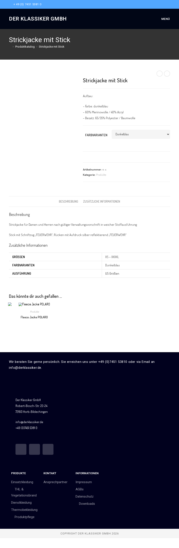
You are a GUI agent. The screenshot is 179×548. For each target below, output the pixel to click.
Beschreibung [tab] (68, 201)
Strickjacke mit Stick (51, 46)
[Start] (10, 46)
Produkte (101, 174)
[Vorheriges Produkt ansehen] (160, 74)
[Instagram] (34, 449)
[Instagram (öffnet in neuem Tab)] (163, 4)
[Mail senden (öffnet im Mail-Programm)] (168, 4)
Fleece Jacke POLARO (34, 317)
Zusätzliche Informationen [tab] (101, 201)
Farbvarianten (96, 135)
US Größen (112, 273)
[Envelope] (48, 449)
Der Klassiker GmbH (38, 19)
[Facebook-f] (20, 449)
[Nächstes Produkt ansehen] (167, 74)
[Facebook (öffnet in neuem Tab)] (158, 4)
